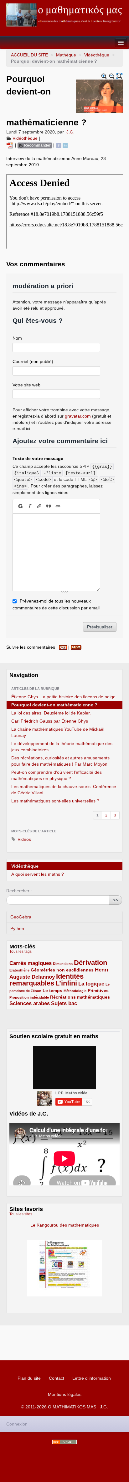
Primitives (98, 990)
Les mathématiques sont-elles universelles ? (55, 800)
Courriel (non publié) (33, 361)
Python (17, 928)
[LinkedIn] (65, 145)
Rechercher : (19, 890)
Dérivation (90, 962)
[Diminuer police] (112, 76)
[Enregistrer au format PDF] (10, 145)
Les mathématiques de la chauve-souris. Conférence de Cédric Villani (63, 789)
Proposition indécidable (29, 997)
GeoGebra (20, 916)
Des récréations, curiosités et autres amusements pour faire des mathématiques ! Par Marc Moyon (60, 761)
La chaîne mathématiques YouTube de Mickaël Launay (57, 732)
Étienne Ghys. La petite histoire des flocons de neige (63, 696)
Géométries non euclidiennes (62, 969)
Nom (17, 338)
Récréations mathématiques (80, 997)
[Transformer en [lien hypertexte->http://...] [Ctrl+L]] (39, 506)
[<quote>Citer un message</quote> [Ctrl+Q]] (48, 506)
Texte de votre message (38, 458)
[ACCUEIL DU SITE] (64, 15)
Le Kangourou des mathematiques (64, 1225)
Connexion (17, 1423)
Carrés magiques (30, 963)
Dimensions (63, 964)
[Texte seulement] (119, 76)
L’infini (66, 983)
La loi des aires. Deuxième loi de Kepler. (51, 712)
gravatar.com (78, 416)
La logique (91, 984)
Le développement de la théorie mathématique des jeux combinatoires (61, 746)
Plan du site (29, 1378)
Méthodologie (75, 991)
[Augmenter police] (104, 76)
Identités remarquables (46, 979)
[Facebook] (58, 145)
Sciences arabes (29, 1003)
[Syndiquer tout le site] (64, 1442)
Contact (56, 1378)
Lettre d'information (91, 1378)
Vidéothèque (96, 54)
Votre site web (26, 384)
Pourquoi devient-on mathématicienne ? (54, 704)
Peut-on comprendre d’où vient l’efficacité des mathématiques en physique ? (56, 775)
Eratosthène (19, 970)
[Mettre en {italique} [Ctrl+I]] (29, 506)
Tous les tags (20, 951)
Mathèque (66, 54)
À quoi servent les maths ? (37, 874)
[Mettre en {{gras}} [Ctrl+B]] (20, 506)
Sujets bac (64, 1003)
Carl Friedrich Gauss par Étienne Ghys (49, 721)
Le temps (52, 990)
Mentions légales (64, 1394)
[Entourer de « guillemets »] (58, 506)
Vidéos (23, 839)
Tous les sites (20, 1214)
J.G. (70, 131)
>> (115, 900)
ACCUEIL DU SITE (29, 54)
